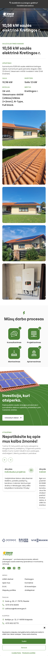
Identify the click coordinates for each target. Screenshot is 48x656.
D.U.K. (4, 586)
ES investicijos (30, 586)
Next (10, 460)
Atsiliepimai (29, 590)
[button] (44, 628)
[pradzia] (8, 14)
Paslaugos (29, 579)
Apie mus (6, 583)
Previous (4, 460)
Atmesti (24, 648)
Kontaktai (29, 583)
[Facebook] (3, 568)
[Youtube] (8, 568)
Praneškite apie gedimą (25, 5)
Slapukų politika (9, 590)
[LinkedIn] (19, 568)
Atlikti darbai (7, 579)
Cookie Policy (16, 653)
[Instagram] (14, 568)
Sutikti (24, 641)
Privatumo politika (28, 653)
